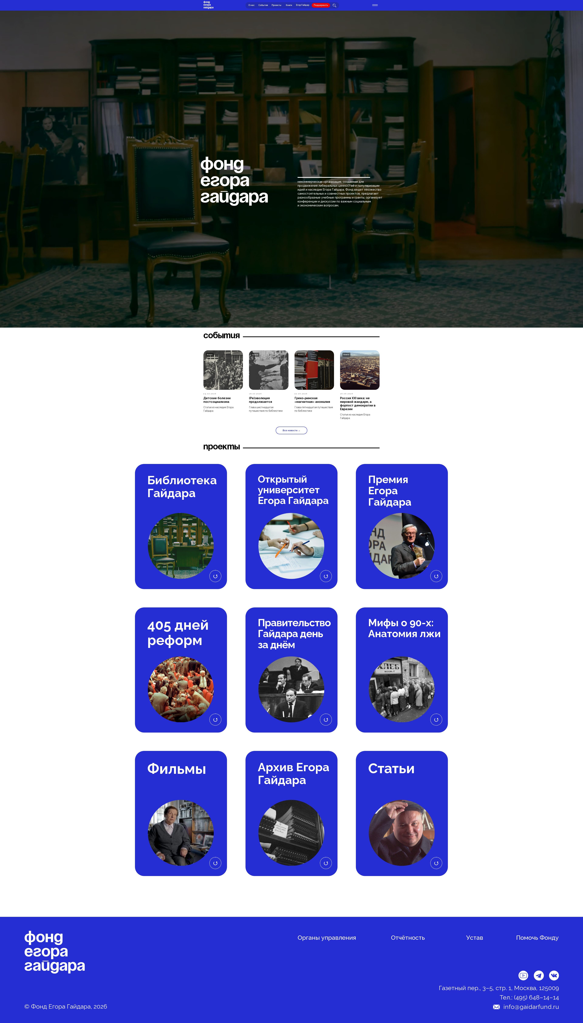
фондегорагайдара (208, 5)
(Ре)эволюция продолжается (260, 400)
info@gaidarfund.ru (531, 1006)
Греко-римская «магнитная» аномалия (312, 400)
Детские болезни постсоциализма (217, 400)
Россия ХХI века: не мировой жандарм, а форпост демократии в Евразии (357, 403)
